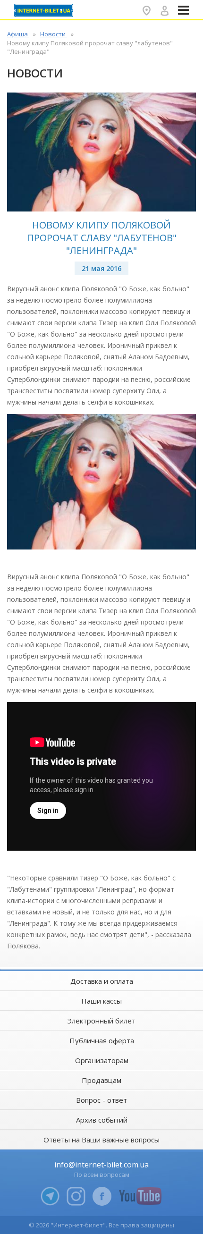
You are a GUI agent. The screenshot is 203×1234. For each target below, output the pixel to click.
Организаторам (101, 1060)
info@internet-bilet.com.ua (101, 1164)
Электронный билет (101, 1020)
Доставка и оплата (101, 981)
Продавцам (101, 1080)
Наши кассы (101, 1001)
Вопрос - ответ (101, 1100)
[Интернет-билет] (45, 10)
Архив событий (101, 1119)
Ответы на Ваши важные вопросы (101, 1139)
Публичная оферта (101, 1040)
